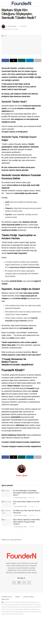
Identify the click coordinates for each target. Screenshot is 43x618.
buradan (17, 365)
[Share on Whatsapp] (21, 60)
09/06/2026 (32, 497)
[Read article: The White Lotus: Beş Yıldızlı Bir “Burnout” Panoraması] (7, 513)
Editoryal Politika (28, 597)
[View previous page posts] (19, 533)
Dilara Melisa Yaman (21, 497)
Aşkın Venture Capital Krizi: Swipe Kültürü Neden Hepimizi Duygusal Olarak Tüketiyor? (26, 522)
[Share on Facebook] (5, 60)
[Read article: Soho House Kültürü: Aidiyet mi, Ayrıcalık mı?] (7, 504)
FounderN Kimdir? (13, 370)
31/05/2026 (32, 506)
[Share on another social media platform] (37, 60)
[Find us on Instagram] (24, 583)
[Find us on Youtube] (29, 583)
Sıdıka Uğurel (12, 26)
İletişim (17, 597)
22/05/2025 (23, 26)
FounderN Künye (7, 597)
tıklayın (26, 438)
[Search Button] (40, 3)
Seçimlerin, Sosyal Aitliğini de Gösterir (21, 289)
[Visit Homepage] (21, 3)
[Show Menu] (2, 3)
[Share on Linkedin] (30, 60)
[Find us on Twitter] (19, 583)
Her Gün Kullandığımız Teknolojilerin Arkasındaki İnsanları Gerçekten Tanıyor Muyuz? (26, 493)
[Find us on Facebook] (14, 583)
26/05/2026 (32, 515)
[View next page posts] (23, 533)
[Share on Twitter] (13, 60)
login (8, 540)
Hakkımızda (5, 599)
